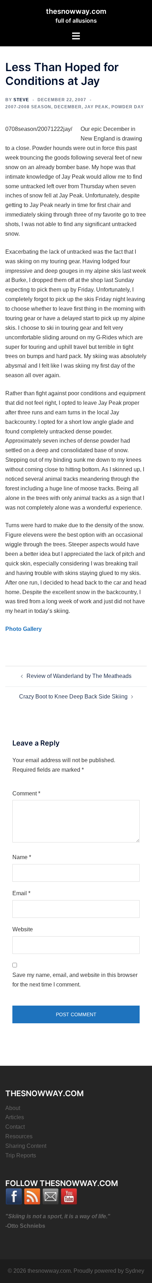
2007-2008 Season (28, 106)
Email (21, 893)
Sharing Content (25, 1146)
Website (22, 929)
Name (21, 857)
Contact (15, 1127)
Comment (26, 793)
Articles (14, 1117)
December (68, 106)
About (12, 1108)
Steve (21, 99)
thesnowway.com (76, 11)
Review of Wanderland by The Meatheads (79, 676)
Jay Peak (96, 106)
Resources (19, 1136)
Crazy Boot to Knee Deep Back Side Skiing (73, 697)
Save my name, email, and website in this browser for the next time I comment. (75, 980)
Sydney (134, 1271)
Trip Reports (20, 1155)
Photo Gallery (23, 629)
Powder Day (127, 106)
